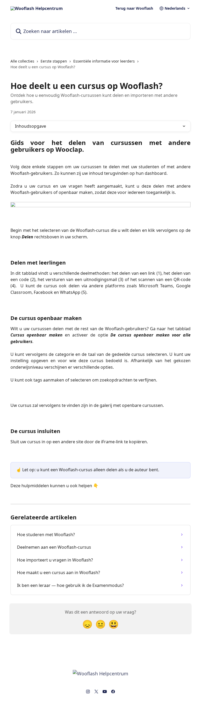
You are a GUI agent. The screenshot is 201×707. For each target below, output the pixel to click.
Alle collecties (22, 61)
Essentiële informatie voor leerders (104, 61)
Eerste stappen (54, 61)
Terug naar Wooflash (134, 8)
